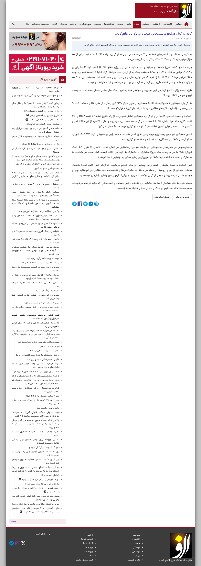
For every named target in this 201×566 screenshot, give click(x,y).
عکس (128, 24)
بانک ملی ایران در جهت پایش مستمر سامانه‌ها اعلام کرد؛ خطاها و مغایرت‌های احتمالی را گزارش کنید (35, 176)
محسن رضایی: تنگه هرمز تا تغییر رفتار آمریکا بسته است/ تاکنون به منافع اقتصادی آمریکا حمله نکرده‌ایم (35, 203)
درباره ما (89, 548)
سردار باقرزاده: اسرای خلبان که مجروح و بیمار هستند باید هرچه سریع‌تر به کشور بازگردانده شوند (35, 469)
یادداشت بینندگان (40, 24)
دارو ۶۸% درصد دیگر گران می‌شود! (43, 447)
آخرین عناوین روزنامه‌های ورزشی (44, 115)
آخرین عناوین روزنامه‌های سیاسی (43, 120)
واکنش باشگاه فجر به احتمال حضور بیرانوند (38, 211)
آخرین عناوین (50, 80)
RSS (91, 556)
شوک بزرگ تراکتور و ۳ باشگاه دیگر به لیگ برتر (37, 164)
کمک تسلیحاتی (161, 197)
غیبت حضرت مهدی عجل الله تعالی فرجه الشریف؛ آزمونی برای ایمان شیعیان (35, 498)
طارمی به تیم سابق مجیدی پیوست (43, 359)
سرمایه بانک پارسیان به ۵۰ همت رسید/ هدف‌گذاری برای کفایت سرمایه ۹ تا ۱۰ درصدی (35, 194)
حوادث (63, 24)
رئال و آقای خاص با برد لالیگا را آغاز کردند (40, 144)
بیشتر (13, 521)
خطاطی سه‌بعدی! (51, 475)
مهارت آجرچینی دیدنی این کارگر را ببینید (40, 480)
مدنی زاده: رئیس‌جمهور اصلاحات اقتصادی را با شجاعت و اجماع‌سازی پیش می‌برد (35, 217)
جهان (136, 24)
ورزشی (73, 24)
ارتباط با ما (88, 543)
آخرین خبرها (87, 539)
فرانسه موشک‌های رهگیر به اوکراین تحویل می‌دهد (35, 376)
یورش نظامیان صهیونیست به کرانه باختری (39, 263)
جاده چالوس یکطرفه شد (48, 408)
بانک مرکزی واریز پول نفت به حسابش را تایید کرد (36, 372)
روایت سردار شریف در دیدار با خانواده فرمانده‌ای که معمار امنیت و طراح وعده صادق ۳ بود (35, 382)
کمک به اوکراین (182, 197)
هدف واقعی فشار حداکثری (46, 168)
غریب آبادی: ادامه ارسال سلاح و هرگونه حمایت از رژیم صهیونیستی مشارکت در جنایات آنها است (35, 158)
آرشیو (90, 535)
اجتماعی (146, 24)
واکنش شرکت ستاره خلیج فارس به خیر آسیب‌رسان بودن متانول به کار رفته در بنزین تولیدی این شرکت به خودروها (35, 424)
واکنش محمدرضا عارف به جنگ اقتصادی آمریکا (37, 355)
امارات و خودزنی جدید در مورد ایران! (42, 484)
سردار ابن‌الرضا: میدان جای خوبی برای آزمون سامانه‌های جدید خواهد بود (35, 365)
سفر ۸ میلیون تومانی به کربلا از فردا (42, 396)
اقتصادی (168, 24)
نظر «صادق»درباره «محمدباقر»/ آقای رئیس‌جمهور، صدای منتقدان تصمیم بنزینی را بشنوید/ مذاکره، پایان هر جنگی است (35, 334)
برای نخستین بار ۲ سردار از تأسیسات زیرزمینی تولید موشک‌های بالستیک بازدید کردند (35, 510)
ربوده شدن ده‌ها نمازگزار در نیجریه (43, 258)
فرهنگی (156, 24)
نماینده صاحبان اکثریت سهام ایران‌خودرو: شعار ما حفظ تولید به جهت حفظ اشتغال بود (35, 276)
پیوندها (89, 552)
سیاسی (178, 24)
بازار (27, 24)
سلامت (97, 24)
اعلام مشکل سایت (84, 560)
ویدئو (120, 24)
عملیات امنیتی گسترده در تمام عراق (42, 124)
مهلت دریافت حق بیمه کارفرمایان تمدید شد (38, 342)
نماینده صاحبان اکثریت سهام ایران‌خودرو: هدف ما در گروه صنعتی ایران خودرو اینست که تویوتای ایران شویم (35, 250)
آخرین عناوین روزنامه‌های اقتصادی (43, 111)
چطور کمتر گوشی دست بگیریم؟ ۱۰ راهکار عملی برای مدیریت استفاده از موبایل (35, 105)
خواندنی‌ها (109, 24)
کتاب (54, 24)
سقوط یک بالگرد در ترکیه (47, 291)
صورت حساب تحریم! (49, 346)
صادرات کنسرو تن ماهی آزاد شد (44, 351)
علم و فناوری (85, 24)
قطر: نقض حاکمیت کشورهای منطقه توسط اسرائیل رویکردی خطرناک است (35, 317)
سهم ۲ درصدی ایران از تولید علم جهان (41, 303)
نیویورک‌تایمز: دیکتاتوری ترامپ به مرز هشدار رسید (35, 504)
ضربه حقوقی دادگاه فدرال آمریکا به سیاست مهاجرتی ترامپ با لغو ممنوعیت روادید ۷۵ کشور (35, 414)
